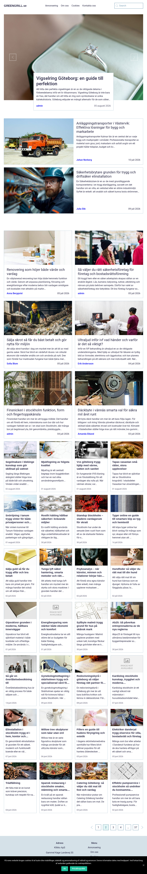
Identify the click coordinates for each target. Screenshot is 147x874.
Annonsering (51, 5)
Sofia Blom (12, 363)
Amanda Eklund (86, 433)
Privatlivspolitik (78, 869)
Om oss (65, 5)
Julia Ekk (81, 208)
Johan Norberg (84, 160)
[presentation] (10, 57)
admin (39, 105)
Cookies (75, 5)
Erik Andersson (85, 363)
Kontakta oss (89, 5)
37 (135, 827)
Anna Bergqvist (15, 293)
